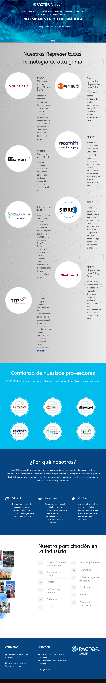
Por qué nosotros (45, 11)
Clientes (68, 11)
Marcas (32, 11)
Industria (58, 11)
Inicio (24, 11)
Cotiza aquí (75, 31)
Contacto (79, 11)
